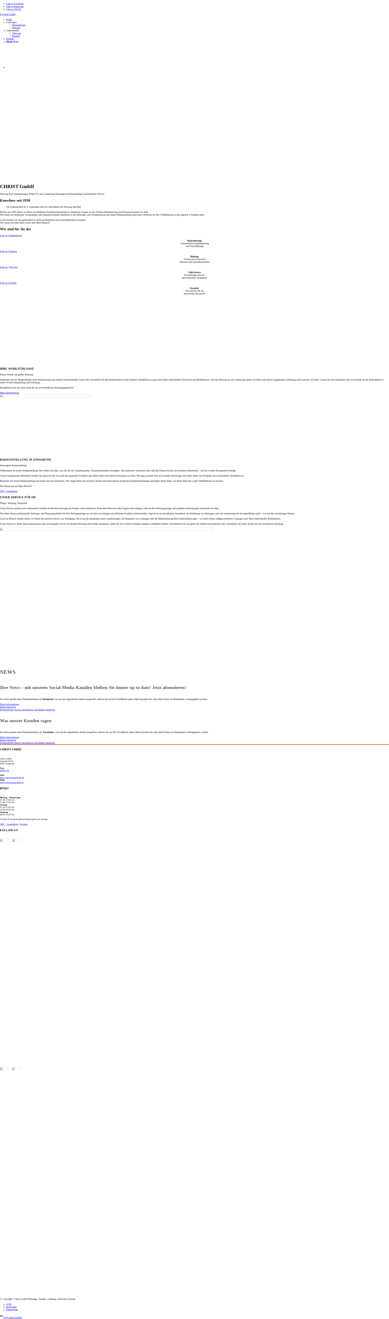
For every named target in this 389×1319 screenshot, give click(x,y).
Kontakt (24, 824)
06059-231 (4, 771)
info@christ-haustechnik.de (12, 782)
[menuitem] (197, 19)
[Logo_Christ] (7, 14)
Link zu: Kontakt (8, 283)
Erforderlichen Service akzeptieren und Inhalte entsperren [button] (27, 709)
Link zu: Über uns (8, 267)
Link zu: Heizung (8, 251)
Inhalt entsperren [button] (8, 707)
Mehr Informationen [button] (9, 704)
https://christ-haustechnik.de (12, 778)
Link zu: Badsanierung (11, 235)
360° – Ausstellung (9, 824)
